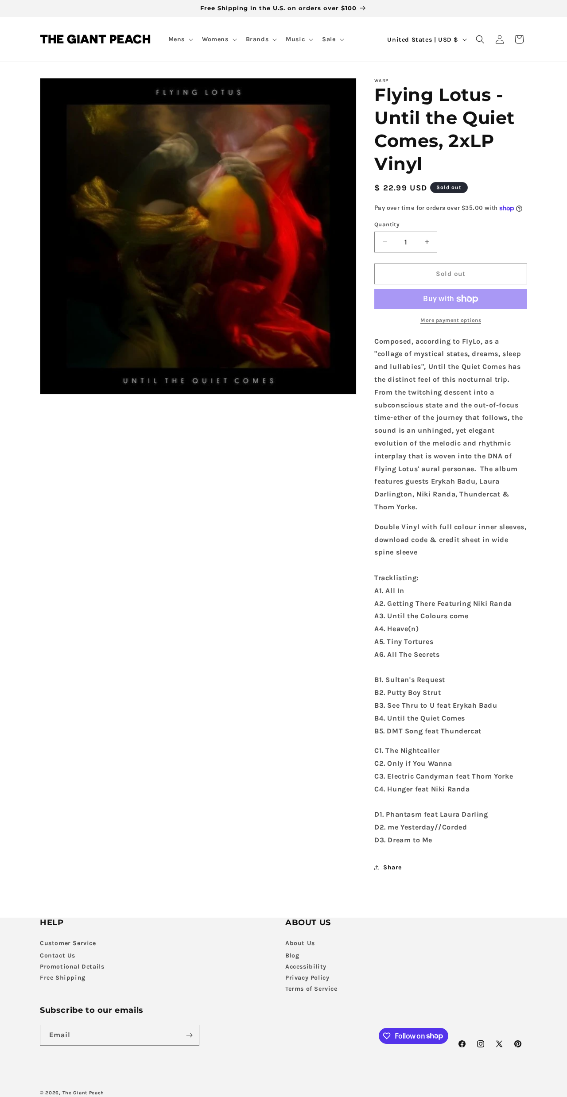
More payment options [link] (450, 320)
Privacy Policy (307, 977)
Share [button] (392, 867)
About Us (300, 943)
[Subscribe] (189, 1035)
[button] (180, 39)
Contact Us (57, 955)
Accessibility (305, 966)
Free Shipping (62, 977)
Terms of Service (311, 988)
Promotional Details (72, 966)
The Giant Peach (83, 1093)
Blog (292, 955)
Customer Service (68, 943)
